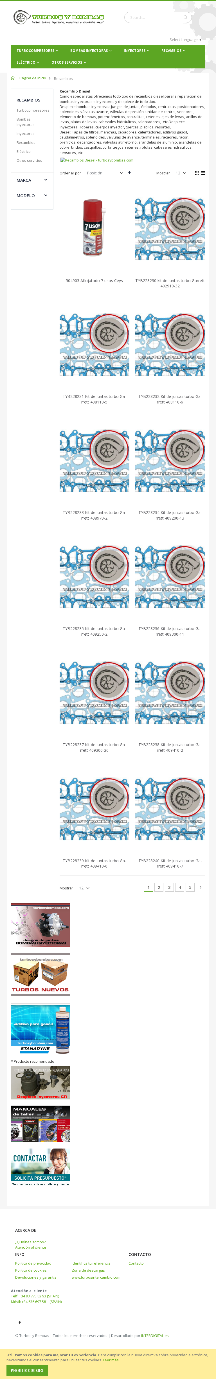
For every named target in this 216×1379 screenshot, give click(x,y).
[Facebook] (19, 1322)
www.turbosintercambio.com (96, 1277)
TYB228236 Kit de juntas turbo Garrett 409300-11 (170, 631)
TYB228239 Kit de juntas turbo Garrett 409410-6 (94, 863)
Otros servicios (29, 160)
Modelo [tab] (26, 195)
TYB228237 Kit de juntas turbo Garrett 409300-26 (94, 747)
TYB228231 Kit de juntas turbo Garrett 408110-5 (94, 399)
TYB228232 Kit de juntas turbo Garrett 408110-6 (170, 399)
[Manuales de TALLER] (40, 1140)
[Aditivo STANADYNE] (40, 1053)
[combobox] (158, 17)
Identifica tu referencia (91, 1263)
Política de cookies (31, 1270)
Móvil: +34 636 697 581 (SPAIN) (36, 1301)
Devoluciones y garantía (36, 1277)
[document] (108, 1364)
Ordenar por (70, 173)
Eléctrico (24, 151)
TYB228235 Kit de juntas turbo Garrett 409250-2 (94, 631)
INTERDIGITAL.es (155, 1335)
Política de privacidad (33, 1263)
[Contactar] (40, 1184)
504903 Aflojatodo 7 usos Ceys (94, 280)
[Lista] (203, 173)
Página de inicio (32, 77)
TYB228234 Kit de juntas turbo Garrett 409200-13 (170, 515)
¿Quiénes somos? (30, 1241)
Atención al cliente (30, 1247)
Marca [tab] (24, 180)
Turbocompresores (33, 110)
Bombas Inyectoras (26, 122)
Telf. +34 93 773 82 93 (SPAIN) (35, 1296)
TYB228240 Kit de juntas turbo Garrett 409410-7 (170, 863)
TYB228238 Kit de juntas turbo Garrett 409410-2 (170, 747)
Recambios (26, 142)
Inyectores (26, 133)
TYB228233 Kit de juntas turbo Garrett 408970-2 (94, 515)
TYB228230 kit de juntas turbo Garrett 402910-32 (170, 283)
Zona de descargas (88, 1270)
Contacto (136, 1263)
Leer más (111, 1359)
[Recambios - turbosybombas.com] (96, 160)
